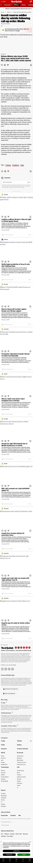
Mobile (3, 775)
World (3, 752)
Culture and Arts (21, 777)
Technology (5, 767)
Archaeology (20, 770)
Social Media (4, 781)
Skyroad (25, 834)
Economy (20, 752)
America (3, 758)
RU (26, 647)
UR (29, 647)
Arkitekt (3, 836)
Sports (3, 790)
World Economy (21, 764)
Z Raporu (6, 834)
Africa (2, 756)
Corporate (4, 815)
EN (18, 647)
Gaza (22, 165)
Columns (4, 748)
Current (19, 779)
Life (18, 767)
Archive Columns (22, 748)
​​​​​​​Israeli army (16, 165)
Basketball (4, 795)
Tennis (3, 800)
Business (19, 758)
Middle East (4, 764)
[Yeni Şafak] (16, 2)
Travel (18, 785)
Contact (13, 815)
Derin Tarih (19, 834)
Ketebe (12, 834)
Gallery (19, 744)
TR (15, 647)
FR (24, 647)
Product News (5, 777)
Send (29, 182)
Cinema (19, 775)
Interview (19, 783)
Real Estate (20, 760)
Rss (20, 815)
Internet (3, 772)
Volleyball (3, 798)
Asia (2, 760)
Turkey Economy (21, 762)
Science (3, 779)
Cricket (3, 804)
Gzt (2, 834)
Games (3, 770)
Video (3, 744)
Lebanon (8, 165)
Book (18, 772)
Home (2, 12)
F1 (1, 802)
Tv (17, 787)
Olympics (3, 806)
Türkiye (8, 12)
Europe (3, 762)
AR (21, 647)
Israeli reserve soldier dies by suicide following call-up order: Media (22, 12)
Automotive (20, 756)
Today (3, 740)
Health (19, 781)
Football (3, 793)
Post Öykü (10, 836)
